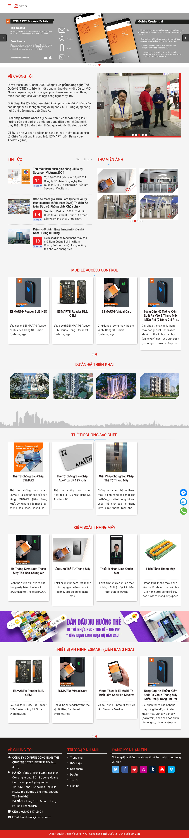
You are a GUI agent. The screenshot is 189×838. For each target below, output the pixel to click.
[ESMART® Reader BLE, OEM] (72, 292)
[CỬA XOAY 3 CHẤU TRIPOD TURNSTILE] (117, 207)
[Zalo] (183, 502)
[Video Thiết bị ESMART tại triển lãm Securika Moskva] (116, 671)
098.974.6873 (34, 811)
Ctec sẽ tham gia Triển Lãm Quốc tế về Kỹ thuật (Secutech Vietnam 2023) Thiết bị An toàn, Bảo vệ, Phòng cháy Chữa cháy (60, 202)
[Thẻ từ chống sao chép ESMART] (28, 457)
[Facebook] (183, 492)
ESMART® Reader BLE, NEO (28, 311)
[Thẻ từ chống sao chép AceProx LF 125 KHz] (72, 457)
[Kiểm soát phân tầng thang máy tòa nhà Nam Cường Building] (19, 236)
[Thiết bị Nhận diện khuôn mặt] (116, 549)
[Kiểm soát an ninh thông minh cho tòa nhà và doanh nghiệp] (20, 6)
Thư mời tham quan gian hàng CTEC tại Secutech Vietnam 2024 (58, 170)
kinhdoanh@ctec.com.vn (35, 817)
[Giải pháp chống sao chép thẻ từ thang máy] (116, 457)
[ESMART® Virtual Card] (116, 292)
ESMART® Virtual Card (116, 311)
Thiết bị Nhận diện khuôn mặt (116, 571)
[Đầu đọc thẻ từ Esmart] (94, 37)
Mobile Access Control (94, 270)
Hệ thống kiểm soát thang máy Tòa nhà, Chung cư (28, 571)
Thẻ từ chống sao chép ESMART (28, 478)
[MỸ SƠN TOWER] (116, 386)
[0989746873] (183, 511)
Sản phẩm (76, 769)
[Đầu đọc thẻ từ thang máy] (72, 549)
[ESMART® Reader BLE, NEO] (28, 292)
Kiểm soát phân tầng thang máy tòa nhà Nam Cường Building (58, 231)
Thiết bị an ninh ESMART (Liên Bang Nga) (94, 649)
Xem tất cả (83, 159)
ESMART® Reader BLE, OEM (72, 313)
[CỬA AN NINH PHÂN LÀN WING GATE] (117, 181)
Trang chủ (76, 757)
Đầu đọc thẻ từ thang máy (72, 569)
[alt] (139, 104)
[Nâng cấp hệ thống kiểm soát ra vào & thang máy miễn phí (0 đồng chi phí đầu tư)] (160, 292)
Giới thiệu (76, 763)
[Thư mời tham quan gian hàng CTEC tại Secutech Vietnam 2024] (19, 176)
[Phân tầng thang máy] (160, 549)
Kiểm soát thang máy (94, 527)
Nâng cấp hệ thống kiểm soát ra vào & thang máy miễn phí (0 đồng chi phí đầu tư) (161, 316)
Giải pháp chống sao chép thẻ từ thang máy (116, 478)
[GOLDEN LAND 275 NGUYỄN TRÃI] (29, 386)
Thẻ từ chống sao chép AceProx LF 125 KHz (72, 478)
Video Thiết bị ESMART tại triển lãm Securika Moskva (117, 693)
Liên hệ (74, 786)
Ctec (137, 833)
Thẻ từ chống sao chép (94, 435)
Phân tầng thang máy (160, 569)
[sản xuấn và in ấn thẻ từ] (94, 626)
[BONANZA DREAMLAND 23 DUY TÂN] (73, 386)
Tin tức (15, 159)
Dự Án (74, 774)
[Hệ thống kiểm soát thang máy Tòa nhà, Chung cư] (28, 549)
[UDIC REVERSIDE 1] (159, 386)
